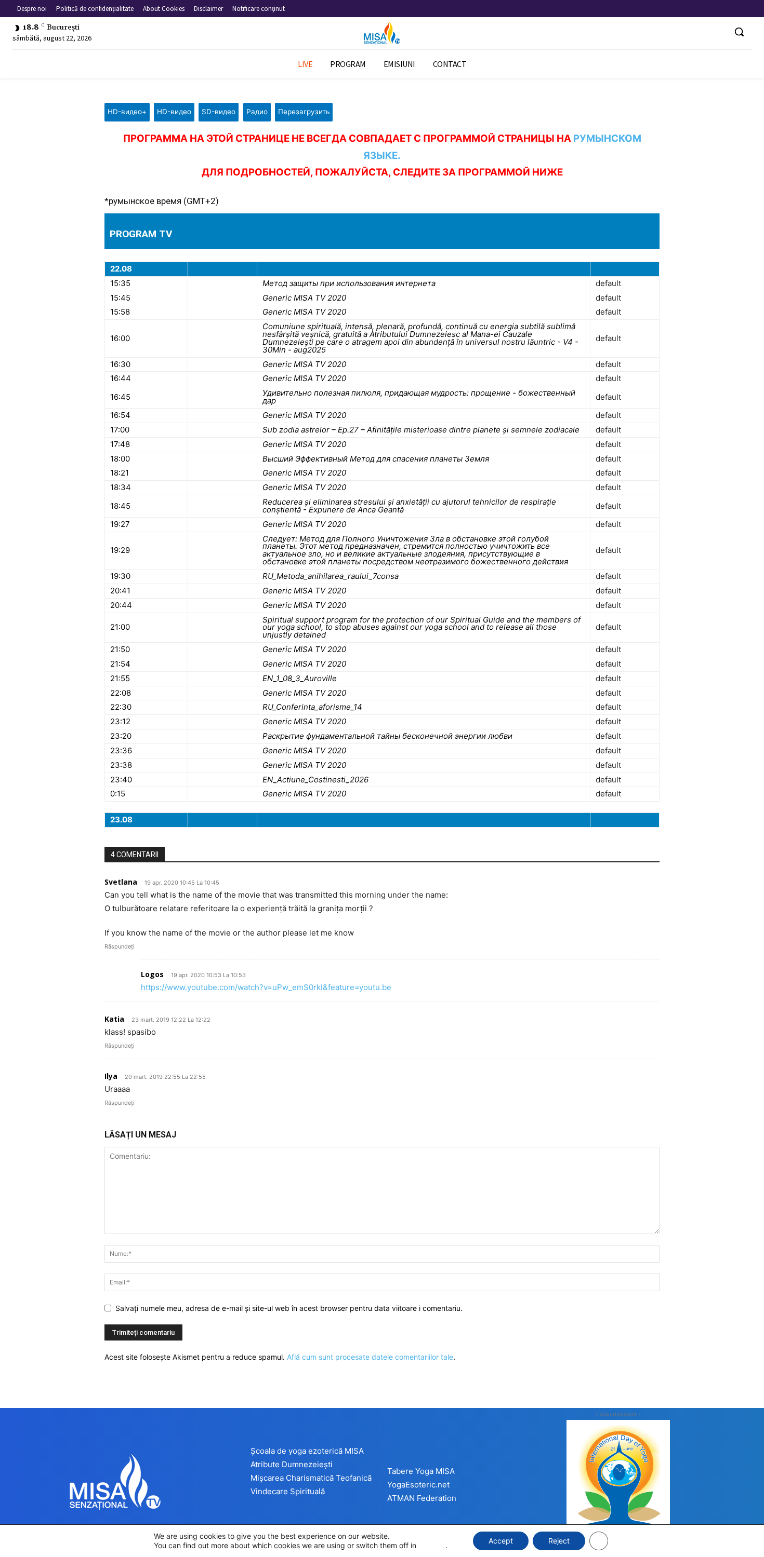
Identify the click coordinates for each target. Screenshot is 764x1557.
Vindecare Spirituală (288, 1491)
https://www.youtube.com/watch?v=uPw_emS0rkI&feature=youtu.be (266, 987)
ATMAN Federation (421, 1498)
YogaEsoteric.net (418, 1485)
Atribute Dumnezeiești (292, 1464)
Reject (559, 1540)
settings (431, 1545)
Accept (501, 1540)
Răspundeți (119, 946)
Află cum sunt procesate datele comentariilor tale (370, 1356)
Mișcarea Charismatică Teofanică (311, 1478)
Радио (257, 111)
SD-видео (218, 111)
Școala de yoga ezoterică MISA (307, 1451)
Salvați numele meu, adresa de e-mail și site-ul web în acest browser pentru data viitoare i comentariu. (289, 1308)
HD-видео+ (127, 111)
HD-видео (174, 111)
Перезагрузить (304, 111)
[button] (739, 31)
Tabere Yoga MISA (421, 1471)
